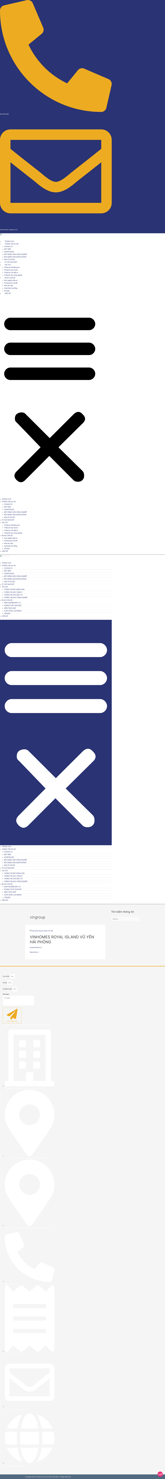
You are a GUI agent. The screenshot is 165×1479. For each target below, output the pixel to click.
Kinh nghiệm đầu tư (10, 280)
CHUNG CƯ (8, 246)
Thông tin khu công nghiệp (13, 533)
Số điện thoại (7, 989)
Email (5, 982)
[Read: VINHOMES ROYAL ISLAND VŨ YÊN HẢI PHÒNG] (41, 931)
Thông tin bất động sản (12, 267)
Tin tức (8, 265)
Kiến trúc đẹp (8, 285)
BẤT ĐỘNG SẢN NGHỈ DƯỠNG (15, 257)
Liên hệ (8, 293)
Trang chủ (6, 499)
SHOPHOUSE (9, 252)
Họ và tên (6, 976)
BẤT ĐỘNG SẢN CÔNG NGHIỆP (15, 254)
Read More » (34, 952)
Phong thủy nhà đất (10, 283)
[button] (49, 397)
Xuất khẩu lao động (10, 288)
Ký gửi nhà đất (8, 520)
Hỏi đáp (6, 548)
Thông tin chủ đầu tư (11, 272)
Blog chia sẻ (10, 278)
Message (6, 994)
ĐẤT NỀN (7, 249)
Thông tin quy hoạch (11, 270)
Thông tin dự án (12, 244)
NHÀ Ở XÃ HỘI (9, 517)
